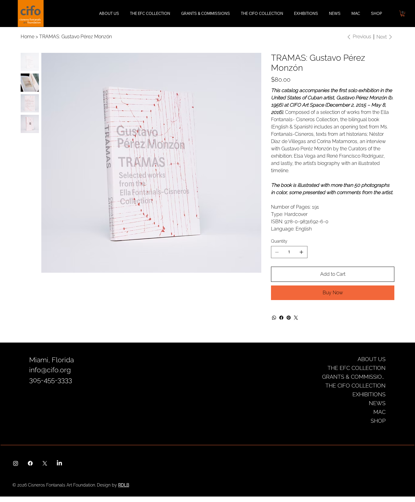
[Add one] (301, 252)
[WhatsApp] (274, 318)
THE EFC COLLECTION (357, 368)
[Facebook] (281, 318)
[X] (45, 463)
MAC (379, 412)
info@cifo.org (50, 370)
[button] (402, 13)
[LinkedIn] (59, 463)
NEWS (377, 403)
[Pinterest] (289, 318)
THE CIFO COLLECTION (355, 385)
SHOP (378, 421)
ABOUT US (372, 359)
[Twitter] (296, 318)
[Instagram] (15, 463)
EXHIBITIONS (369, 394)
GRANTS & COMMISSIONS (354, 377)
